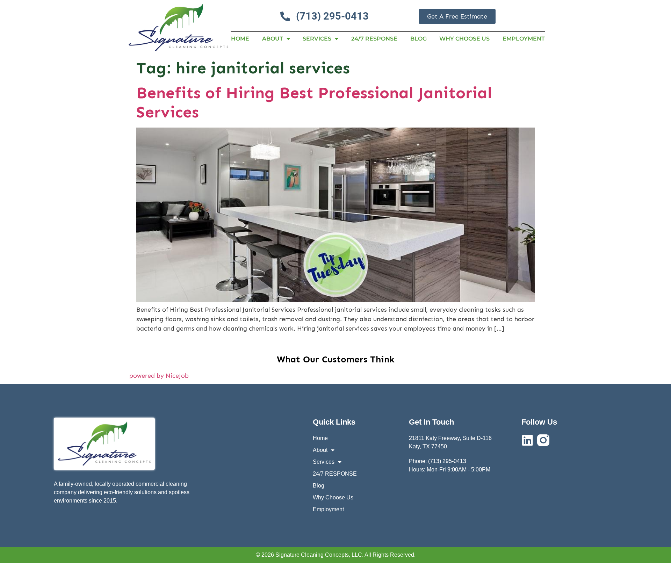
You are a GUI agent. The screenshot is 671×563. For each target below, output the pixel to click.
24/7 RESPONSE (374, 38)
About (272, 38)
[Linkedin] (527, 440)
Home (240, 38)
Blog (418, 38)
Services (317, 38)
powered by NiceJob (159, 376)
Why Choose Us (464, 38)
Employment (524, 38)
